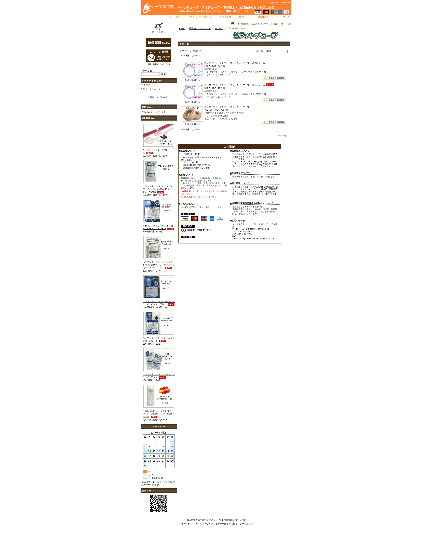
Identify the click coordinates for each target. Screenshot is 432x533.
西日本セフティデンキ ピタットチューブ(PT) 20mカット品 (234, 63)
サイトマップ (283, 17)
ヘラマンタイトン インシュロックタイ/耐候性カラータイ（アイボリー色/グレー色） (159, 265)
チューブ (145, 84)
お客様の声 (263, 17)
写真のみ (197, 50)
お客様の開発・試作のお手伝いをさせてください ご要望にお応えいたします (211, 11)
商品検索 (147, 71)
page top (281, 136)
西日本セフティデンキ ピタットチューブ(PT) (227, 107)
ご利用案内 (225, 17)
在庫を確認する (192, 80)
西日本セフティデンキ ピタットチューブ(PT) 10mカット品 (234, 85)
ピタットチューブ (152, 89)
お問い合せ (244, 17)
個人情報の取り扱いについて (201, 519)
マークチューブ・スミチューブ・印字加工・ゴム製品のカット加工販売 (224, 7)
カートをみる (175, 17)
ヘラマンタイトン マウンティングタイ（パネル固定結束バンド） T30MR (159, 189)
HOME (182, 28)
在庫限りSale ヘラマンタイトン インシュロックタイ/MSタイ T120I (158, 414)
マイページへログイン (201, 17)
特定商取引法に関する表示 (232, 519)
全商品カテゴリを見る (159, 97)
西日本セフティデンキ (200, 28)
